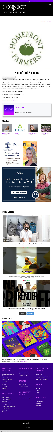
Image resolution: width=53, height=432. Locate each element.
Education (4, 401)
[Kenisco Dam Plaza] (46, 125)
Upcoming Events (23, 386)
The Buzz (4, 388)
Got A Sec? (4, 381)
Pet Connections (6, 408)
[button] (3, 130)
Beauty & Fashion (6, 399)
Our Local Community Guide (26, 398)
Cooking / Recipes (23, 375)
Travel (3, 411)
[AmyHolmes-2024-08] (19, 142)
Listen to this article (9, 77)
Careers (38, 390)
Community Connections (8, 374)
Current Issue (39, 401)
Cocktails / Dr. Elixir (24, 372)
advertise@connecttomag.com (31, 1)
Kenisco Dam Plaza (45, 133)
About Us (38, 388)
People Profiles (5, 383)
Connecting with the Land (8, 406)
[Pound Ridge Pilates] (33, 125)
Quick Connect (5, 384)
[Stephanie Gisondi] (7, 125)
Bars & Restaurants (23, 373)
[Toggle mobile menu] (50, 4)
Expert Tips (5, 377)
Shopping (4, 410)
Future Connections (7, 379)
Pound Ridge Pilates (32, 133)
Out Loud (4, 386)
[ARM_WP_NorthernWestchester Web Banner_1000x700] (26, 168)
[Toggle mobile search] (47, 4)
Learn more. (24, 361)
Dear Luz (4, 376)
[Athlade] (20, 125)
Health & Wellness (6, 403)
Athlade (16, 133)
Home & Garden (6, 404)
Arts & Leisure (5, 397)
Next (48, 21)
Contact (38, 392)
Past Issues (38, 403)
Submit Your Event (23, 385)
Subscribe (38, 405)
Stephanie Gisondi (6, 133)
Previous (44, 21)
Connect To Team (19, 107)
